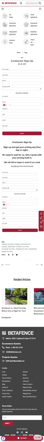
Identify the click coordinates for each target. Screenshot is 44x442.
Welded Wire (33, 249)
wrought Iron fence (7, 251)
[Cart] (41, 226)
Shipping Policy (27, 393)
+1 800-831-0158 (16, 347)
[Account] (41, 213)
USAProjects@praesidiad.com (15, 361)
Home (18, 52)
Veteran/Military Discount (30, 390)
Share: (4, 255)
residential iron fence (22, 249)
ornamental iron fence (8, 249)
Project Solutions (6, 378)
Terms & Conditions (7, 390)
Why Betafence (6, 381)
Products (4, 375)
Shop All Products (7, 396)
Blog (26, 52)
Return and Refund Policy (29, 396)
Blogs (3, 384)
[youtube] (26, 432)
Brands (24, 375)
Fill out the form (15, 166)
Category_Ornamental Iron (23, 244)
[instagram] (22, 432)
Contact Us (5, 387)
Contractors (26, 381)
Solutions (25, 372)
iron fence (26, 246)
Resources (25, 378)
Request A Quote (27, 387)
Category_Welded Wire (8, 246)
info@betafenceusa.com (13, 352)
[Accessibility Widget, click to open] (3, 438)
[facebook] (17, 432)
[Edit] (41, 217)
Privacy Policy (6, 393)
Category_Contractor (8, 244)
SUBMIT (7, 423)
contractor (19, 246)
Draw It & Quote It (27, 384)
